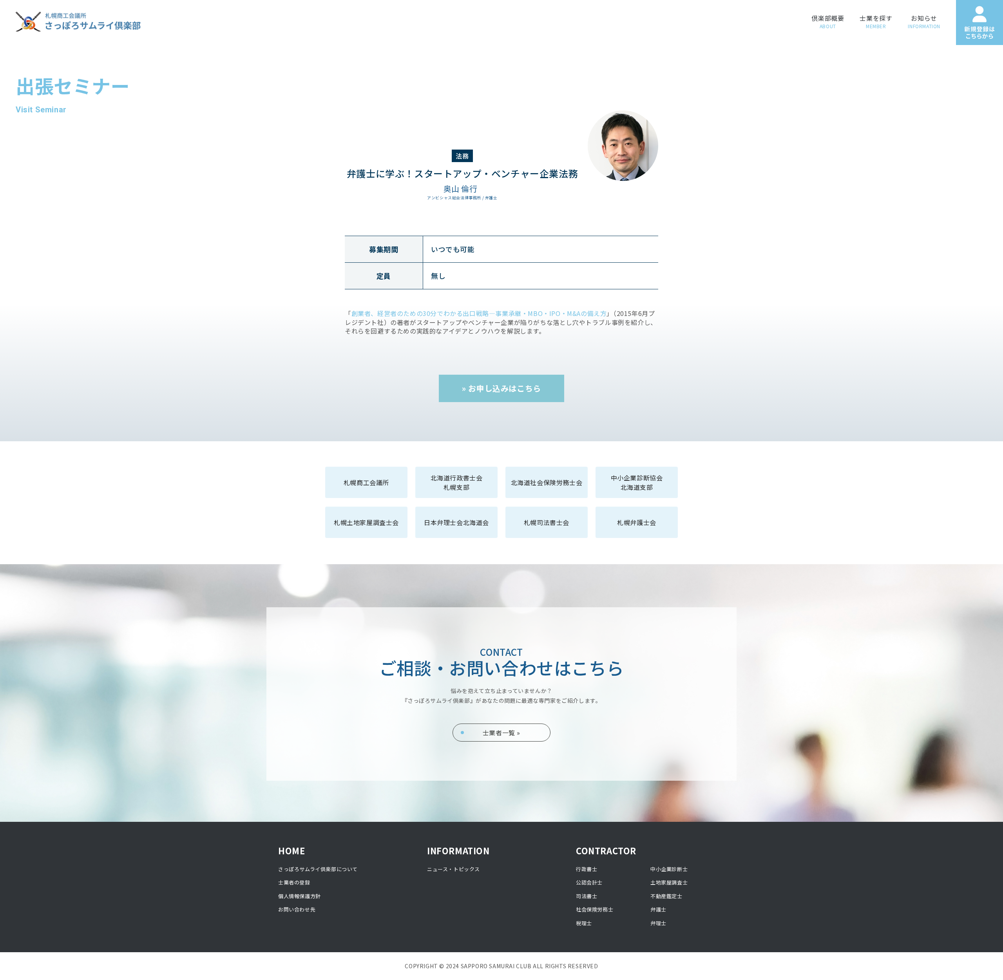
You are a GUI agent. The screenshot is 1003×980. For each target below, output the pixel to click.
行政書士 (586, 869)
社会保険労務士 (594, 909)
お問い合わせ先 (296, 909)
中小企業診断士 (669, 869)
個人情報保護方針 (299, 896)
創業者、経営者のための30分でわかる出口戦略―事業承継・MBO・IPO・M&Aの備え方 (479, 313)
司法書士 (586, 896)
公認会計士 (589, 882)
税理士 (584, 923)
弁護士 (658, 909)
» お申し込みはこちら (501, 388)
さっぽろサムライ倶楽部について (318, 869)
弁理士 (658, 923)
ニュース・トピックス (453, 869)
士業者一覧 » (501, 732)
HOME (291, 850)
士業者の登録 (294, 882)
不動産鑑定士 (666, 896)
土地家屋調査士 (669, 882)
